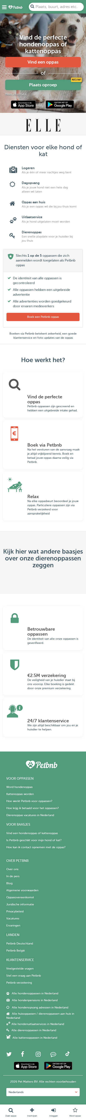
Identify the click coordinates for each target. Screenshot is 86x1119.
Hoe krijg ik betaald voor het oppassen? (32, 808)
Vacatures (12, 918)
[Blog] (53, 1055)
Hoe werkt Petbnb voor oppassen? (29, 801)
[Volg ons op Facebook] (22, 1055)
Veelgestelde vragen (20, 968)
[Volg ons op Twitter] (9, 1055)
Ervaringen (13, 925)
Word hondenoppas (19, 787)
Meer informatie (16, 94)
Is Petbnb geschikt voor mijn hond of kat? (33, 840)
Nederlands (16, 1092)
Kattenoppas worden (20, 794)
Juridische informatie (20, 904)
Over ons (12, 869)
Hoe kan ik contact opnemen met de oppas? (35, 847)
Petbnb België (15, 950)
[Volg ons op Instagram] (38, 1055)
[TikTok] (67, 1055)
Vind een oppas (43, 62)
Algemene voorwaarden (22, 890)
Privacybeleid (15, 911)
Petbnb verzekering (19, 982)
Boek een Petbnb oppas (43, 316)
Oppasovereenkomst (20, 897)
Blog (9, 883)
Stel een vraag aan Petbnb (23, 975)
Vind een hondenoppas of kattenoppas (32, 833)
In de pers (12, 876)
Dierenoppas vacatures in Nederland (30, 815)
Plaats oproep (43, 84)
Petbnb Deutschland (19, 943)
